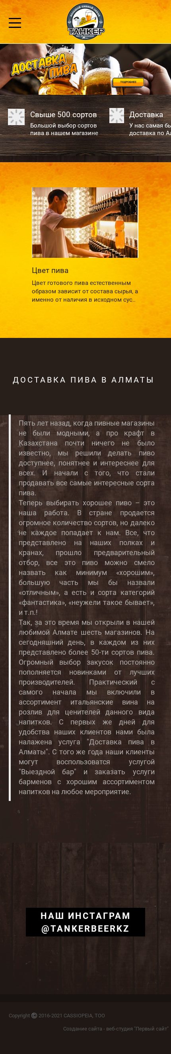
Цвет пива (50, 270)
